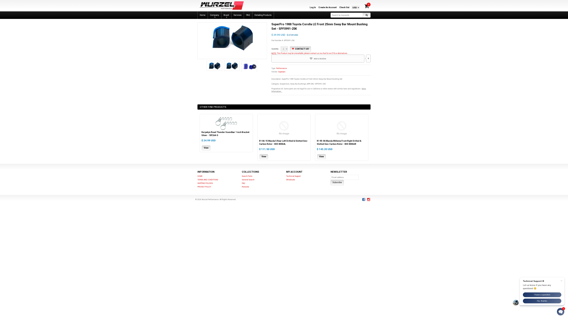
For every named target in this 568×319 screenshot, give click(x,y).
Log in (313, 7)
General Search (248, 180)
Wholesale (290, 180)
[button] (560, 311)
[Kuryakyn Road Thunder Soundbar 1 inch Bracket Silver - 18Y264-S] (226, 123)
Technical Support (293, 176)
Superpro (281, 72)
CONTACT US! (302, 49)
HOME (199, 176)
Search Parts (247, 176)
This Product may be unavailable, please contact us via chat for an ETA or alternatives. (312, 53)
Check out (344, 7)
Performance (281, 68)
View (206, 148)
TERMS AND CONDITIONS (207, 180)
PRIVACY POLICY (204, 187)
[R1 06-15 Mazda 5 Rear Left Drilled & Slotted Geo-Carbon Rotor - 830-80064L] (284, 127)
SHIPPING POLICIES (205, 183)
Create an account (327, 7)
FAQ (243, 183)
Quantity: (275, 49)
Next (254, 66)
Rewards (245, 187)
